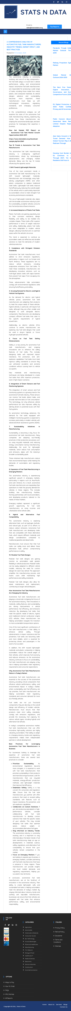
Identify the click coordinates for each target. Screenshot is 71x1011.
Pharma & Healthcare (31, 944)
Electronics (28, 961)
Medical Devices (30, 958)
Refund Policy (59, 932)
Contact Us (63, 1007)
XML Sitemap (9, 994)
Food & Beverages (30, 941)
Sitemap (58, 946)
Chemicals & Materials (31, 933)
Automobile (28, 930)
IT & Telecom (29, 950)
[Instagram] (67, 2)
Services (59, 1004)
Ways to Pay (9, 982)
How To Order (10, 986)
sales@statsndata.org (34, 28)
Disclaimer (58, 936)
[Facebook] (54, 2)
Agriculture (28, 927)
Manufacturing (29, 947)
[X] (58, 2)
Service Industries (30, 964)
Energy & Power (29, 953)
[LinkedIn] (62, 2)
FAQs (7, 990)
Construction (29, 967)
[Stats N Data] (35, 11)
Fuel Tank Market (27, 133)
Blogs (65, 1004)
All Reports (9, 998)
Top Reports (54, 27)
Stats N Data (21, 1006)
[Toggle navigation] (5, 31)
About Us (51, 1004)
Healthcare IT (29, 955)
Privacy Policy (60, 928)
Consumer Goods (30, 936)
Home (44, 1004)
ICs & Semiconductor (31, 970)
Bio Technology (29, 938)
